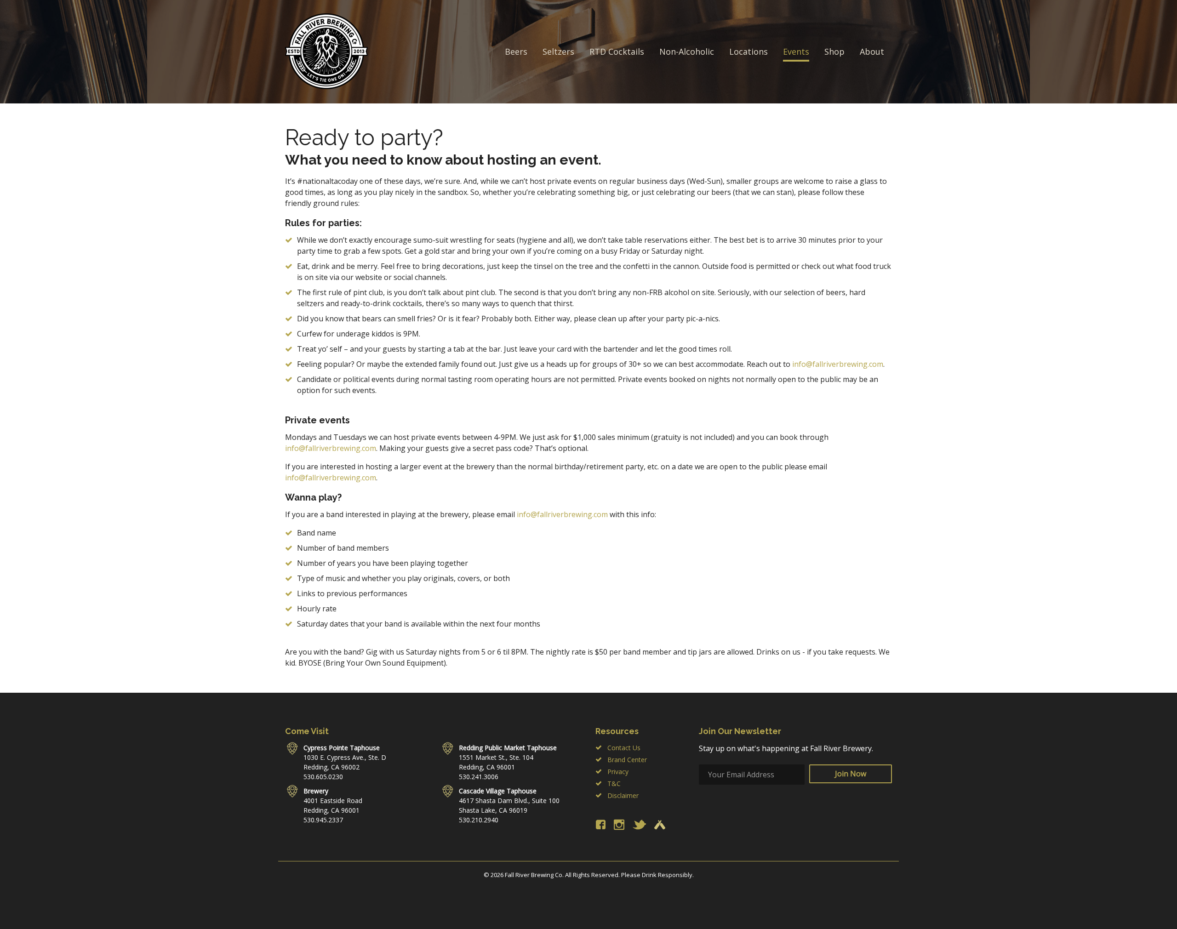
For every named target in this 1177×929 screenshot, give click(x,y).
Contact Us (623, 747)
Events (796, 51)
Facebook (601, 824)
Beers (516, 51)
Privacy (617, 771)
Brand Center (627, 759)
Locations (748, 51)
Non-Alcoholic (686, 51)
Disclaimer (623, 795)
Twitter (639, 824)
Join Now (850, 774)
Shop (834, 51)
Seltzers (558, 51)
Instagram (619, 824)
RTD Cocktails (616, 51)
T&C (614, 783)
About (872, 51)
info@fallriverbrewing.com (837, 364)
